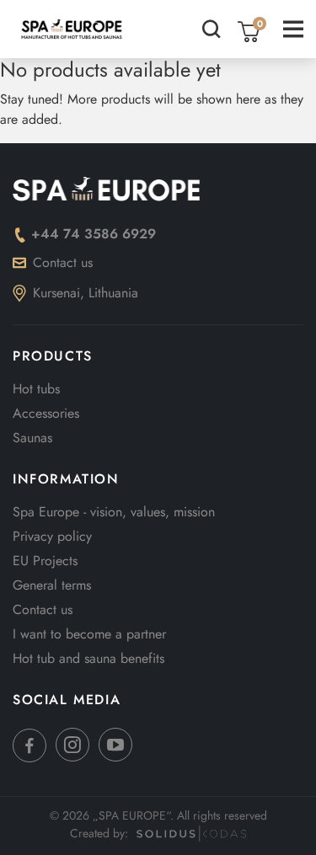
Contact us (63, 262)
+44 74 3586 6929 (93, 233)
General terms (52, 585)
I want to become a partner (89, 634)
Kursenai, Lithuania (85, 292)
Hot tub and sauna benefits (88, 658)
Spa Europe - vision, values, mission (114, 511)
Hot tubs (36, 388)
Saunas (32, 437)
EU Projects (45, 560)
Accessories (46, 413)
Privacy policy (52, 536)
